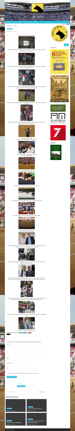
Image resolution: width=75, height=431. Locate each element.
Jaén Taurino (37, 16)
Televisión (25, 1)
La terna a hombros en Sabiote (34, 408)
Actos (25, 22)
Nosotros (29, 1)
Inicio (7, 1)
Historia (35, 22)
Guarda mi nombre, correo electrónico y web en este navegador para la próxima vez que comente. (23, 373)
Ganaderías (16, 1)
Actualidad (8, 22)
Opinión (20, 22)
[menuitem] (9, 22)
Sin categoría (9, 408)
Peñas (22, 1)
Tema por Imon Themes (10, 429)
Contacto (33, 1)
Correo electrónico (10, 363)
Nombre (8, 358)
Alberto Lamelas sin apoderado (13, 422)
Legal (36, 1)
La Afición (30, 22)
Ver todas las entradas (21, 386)
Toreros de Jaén (11, 1)
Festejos (15, 22)
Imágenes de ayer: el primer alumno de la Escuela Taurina (36, 421)
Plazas (19, 1)
